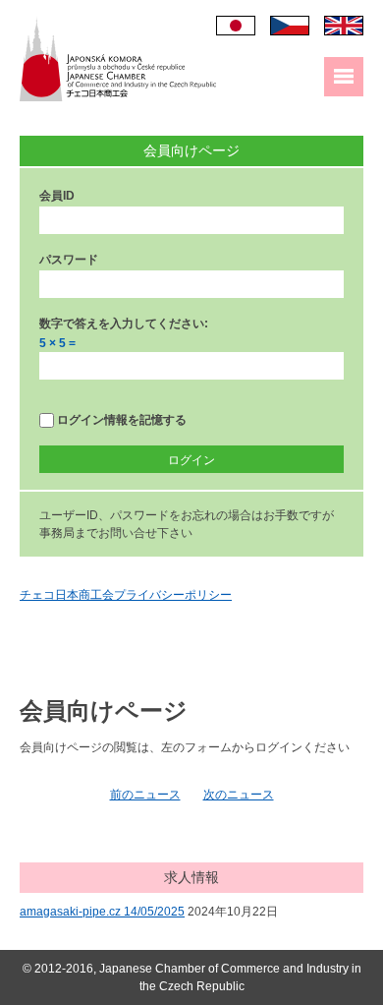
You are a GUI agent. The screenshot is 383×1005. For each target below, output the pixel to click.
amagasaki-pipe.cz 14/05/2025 (102, 911)
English (343, 25)
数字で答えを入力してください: (123, 323)
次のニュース (238, 794)
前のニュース (145, 794)
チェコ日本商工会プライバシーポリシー (126, 595)
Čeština (289, 25)
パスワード (68, 259)
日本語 (235, 25)
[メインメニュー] (343, 76)
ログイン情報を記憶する (120, 420)
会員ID (57, 196)
